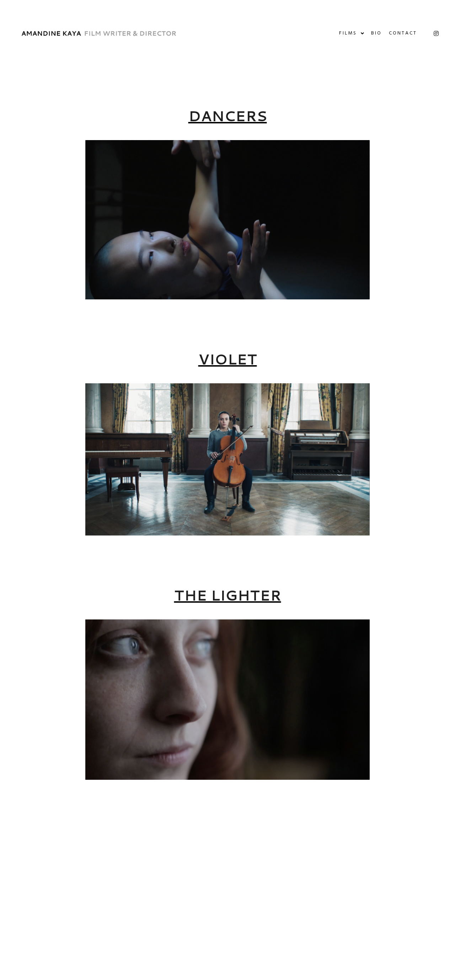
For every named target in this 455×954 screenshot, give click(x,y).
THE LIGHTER (227, 595)
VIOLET (227, 359)
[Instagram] (436, 33)
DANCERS (227, 116)
